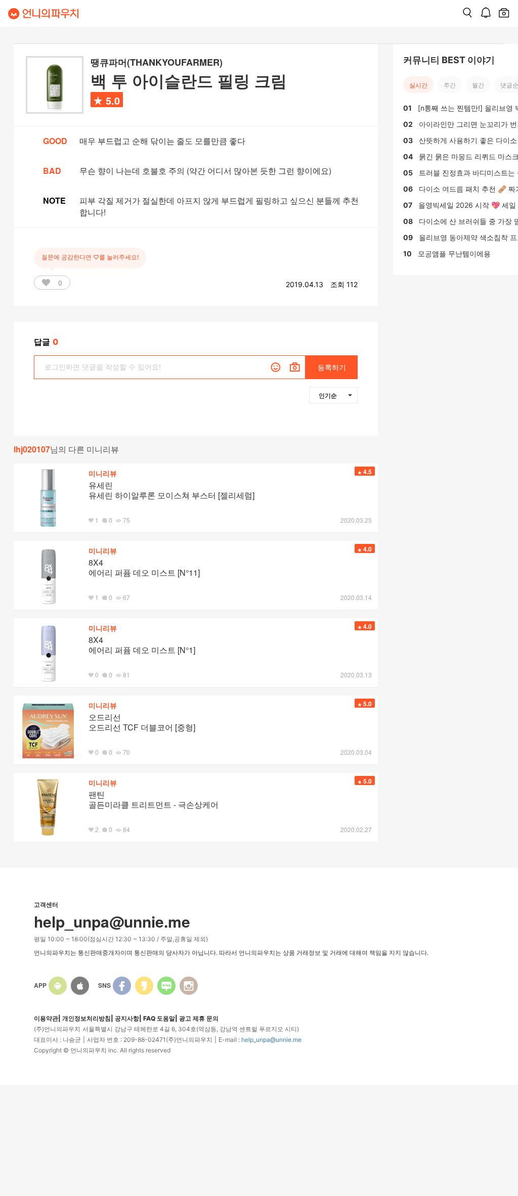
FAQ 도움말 (159, 1018)
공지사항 (127, 1018)
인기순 (328, 395)
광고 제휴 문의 (199, 1018)
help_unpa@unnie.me (271, 1039)
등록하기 (332, 367)
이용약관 (46, 1018)
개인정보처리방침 (86, 1018)
